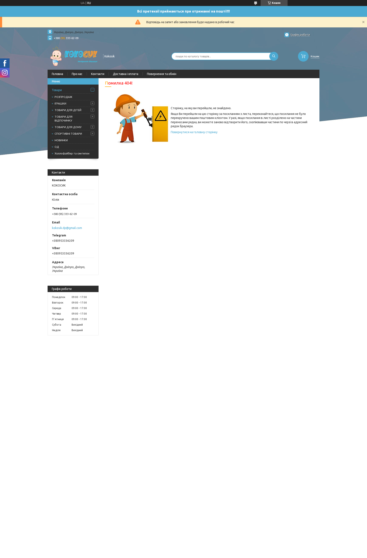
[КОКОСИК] (73, 55)
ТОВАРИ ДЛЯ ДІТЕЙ (68, 110)
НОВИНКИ (61, 140)
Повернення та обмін (161, 73)
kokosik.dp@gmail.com (67, 228)
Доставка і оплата (125, 73)
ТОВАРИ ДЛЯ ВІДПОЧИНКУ (63, 118)
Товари (57, 90)
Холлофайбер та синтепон (72, 153)
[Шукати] (273, 56)
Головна (57, 73)
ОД (57, 146)
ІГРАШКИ (60, 103)
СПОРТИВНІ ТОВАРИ (68, 133)
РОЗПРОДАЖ (63, 96)
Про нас (77, 73)
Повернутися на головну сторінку (194, 132)
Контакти (97, 73)
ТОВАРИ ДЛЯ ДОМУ (68, 127)
